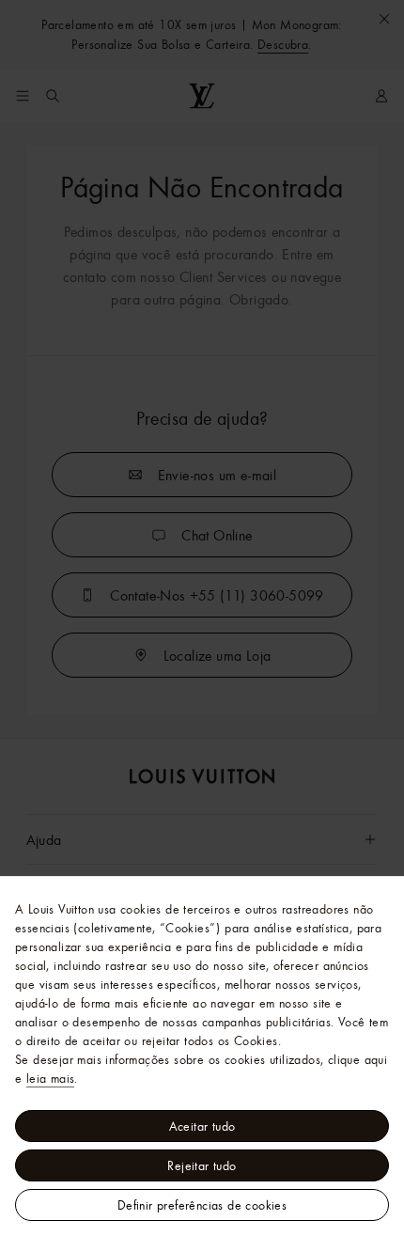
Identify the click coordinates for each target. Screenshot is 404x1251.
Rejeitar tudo (201, 1165)
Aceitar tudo (202, 1126)
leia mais (50, 1078)
